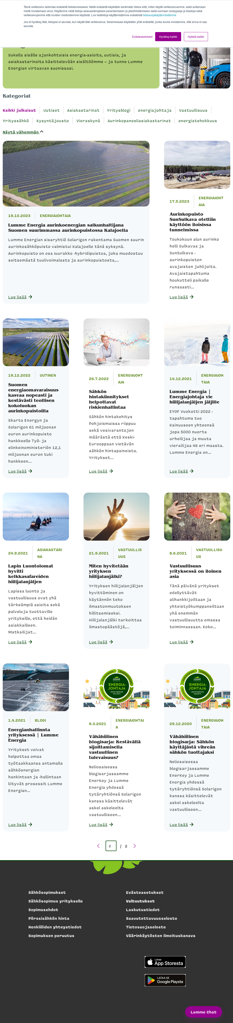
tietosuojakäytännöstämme (159, 15)
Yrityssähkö (16, 120)
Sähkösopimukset (47, 892)
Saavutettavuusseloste (151, 918)
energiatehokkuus (197, 120)
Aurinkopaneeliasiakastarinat (139, 120)
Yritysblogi (118, 110)
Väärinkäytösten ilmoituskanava (160, 935)
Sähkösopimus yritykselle (55, 901)
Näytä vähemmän (21, 132)
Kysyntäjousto (52, 120)
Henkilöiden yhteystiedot (55, 927)
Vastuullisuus (193, 110)
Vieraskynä (88, 120)
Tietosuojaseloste (146, 927)
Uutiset (51, 110)
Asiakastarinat (83, 110)
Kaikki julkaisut (19, 110)
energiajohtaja (155, 110)
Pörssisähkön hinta (48, 918)
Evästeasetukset (145, 892)
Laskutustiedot (143, 909)
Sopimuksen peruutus (51, 935)
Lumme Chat (204, 1012)
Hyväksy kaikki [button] (168, 36)
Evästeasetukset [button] (142, 36)
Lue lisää (17, 297)
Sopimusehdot (43, 909)
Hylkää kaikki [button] (196, 36)
